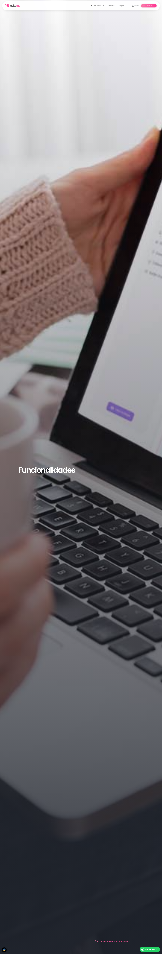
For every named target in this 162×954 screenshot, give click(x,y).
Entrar (136, 6)
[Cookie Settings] (4, 949)
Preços (121, 6)
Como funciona (97, 6)
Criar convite (148, 6)
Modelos (111, 6)
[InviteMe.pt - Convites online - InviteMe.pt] (12, 6)
